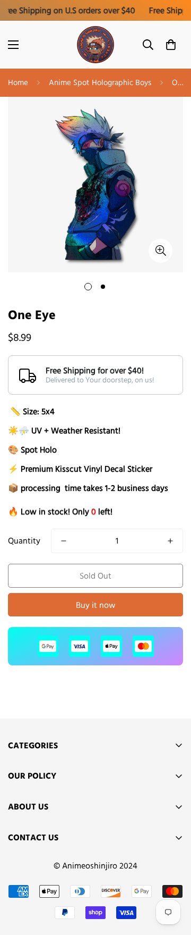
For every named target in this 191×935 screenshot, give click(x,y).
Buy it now (96, 605)
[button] (171, 44)
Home (18, 82)
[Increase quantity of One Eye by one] (170, 541)
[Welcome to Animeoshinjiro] (95, 45)
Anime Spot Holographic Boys (100, 82)
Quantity (24, 541)
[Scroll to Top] (172, 878)
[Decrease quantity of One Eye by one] (63, 541)
